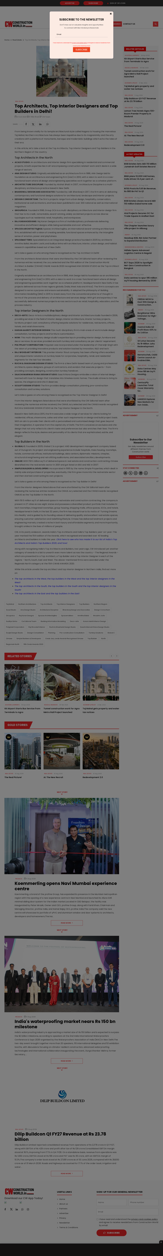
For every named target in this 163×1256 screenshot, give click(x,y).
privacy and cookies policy (79, 43)
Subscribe (81, 49)
